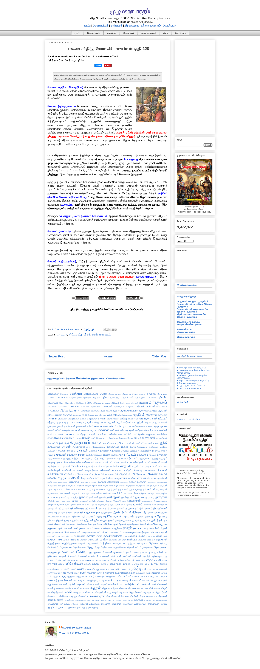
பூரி (166, 552)
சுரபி (100, 485)
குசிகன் (121, 443)
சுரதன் (88, 485)
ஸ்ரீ (61, 604)
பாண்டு (104, 539)
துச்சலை (76, 516)
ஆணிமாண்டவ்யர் (129, 410)
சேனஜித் (85, 493)
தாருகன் (129, 508)
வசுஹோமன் (155, 580)
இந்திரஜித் (112, 414)
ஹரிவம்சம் (116, 25)
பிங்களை (151, 540)
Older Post (159, 356)
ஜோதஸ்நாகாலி (160, 501)
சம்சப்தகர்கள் (83, 462)
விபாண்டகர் (134, 588)
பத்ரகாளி (51, 536)
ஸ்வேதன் (105, 603)
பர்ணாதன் (150, 536)
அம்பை (88, 402)
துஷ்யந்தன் (156, 520)
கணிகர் (135, 426)
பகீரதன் (105, 532)
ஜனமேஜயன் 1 (127, 497)
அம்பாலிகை (70, 403)
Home (108, 356)
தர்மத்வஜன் (64, 508)
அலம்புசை (84, 406)
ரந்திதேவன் (53, 573)
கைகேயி (163, 447)
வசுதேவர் (127, 580)
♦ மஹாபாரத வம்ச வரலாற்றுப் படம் (191, 367)
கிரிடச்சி (137, 438)
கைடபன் (51, 451)
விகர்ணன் (162, 584)
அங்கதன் (126, 394)
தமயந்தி (138, 504)
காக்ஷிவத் (163, 430)
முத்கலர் (126, 563)
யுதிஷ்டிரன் (138, 568)
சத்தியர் (88, 458)
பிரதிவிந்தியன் (69, 543)
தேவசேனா (71, 524)
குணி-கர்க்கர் (141, 443)
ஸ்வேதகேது (94, 604)
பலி (60, 539)
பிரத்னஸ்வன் (92, 543)
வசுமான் (145, 580)
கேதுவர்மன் (142, 447)
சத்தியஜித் (66, 458)
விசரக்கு (51, 588)
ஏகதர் (154, 422)
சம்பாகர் (109, 462)
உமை (103, 422)
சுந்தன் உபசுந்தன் (137, 481)
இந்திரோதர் (151, 414)
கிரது (105, 438)
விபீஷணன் (154, 588)
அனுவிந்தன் (140, 397)
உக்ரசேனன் (92, 419)
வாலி (154, 584)
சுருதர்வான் (140, 485)
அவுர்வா (129, 406)
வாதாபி (104, 584)
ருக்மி (148, 573)
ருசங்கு (164, 573)
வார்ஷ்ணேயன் (132, 584)
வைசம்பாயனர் (55, 599)
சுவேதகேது (90, 489)
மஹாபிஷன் (111, 560)
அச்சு (165, 33)
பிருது (97, 547)
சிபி (133, 474)
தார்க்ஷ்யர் (139, 508)
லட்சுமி (144, 576)
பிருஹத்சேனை (119, 547)
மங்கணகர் (104, 556)
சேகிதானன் (65, 493)
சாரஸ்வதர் (66, 470)
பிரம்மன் (153, 543)
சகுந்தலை (72, 454)
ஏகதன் (148, 422)
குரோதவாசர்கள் (98, 447)
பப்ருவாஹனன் (78, 535)
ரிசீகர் (99, 573)
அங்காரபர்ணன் (138, 394)
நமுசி (60, 528)
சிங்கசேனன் (150, 470)
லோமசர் (68, 580)
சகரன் (50, 455)
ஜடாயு (70, 497)
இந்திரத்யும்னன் (125, 415)
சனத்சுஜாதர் (54, 462)
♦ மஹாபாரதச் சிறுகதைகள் (189, 388)
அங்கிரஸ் (151, 393)
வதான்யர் (63, 584)
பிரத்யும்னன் (106, 543)
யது (60, 569)
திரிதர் (76, 512)
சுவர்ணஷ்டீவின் (70, 489)
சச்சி (120, 454)
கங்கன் (90, 426)
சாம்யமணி (162, 466)
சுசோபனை (151, 478)
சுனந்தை (152, 482)
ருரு (64, 576)
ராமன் (83, 572)
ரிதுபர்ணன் (108, 572)
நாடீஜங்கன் (117, 528)
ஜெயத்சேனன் (119, 501)
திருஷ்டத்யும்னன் (122, 512)
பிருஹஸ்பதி (54, 552)
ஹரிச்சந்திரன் (140, 604)
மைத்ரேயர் (53, 569)
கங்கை (98, 426)
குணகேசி (130, 443)
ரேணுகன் (71, 576)
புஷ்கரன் (143, 552)
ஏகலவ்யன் (162, 422)
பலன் (165, 536)
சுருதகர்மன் (108, 485)
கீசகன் (103, 443)
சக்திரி (89, 455)
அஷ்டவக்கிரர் (153, 406)
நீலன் (66, 532)
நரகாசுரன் (68, 528)
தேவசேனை (82, 524)
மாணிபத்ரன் (140, 560)
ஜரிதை (51, 500)
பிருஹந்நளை (160, 547)
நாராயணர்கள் (153, 528)
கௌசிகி (93, 451)
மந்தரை (70, 560)
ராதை (76, 573)
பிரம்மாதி (163, 543)
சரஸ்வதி (156, 462)
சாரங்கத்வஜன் (54, 470)
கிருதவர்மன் (148, 437)
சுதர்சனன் (74, 481)
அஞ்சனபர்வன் (75, 397)
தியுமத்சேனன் (160, 508)
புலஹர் (128, 552)
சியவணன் (141, 474)
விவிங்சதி (63, 596)
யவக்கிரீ (89, 569)
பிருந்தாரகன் (106, 547)
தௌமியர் (152, 524)
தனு (112, 504)
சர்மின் (164, 462)
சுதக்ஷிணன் (162, 478)
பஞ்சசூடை (145, 532)
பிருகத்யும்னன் (79, 547)
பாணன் (83, 540)
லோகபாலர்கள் (161, 576)
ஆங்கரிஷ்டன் (106, 411)
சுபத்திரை (52, 485)
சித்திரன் (68, 474)
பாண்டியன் (93, 539)
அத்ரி (104, 397)
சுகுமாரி (103, 478)
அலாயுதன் (107, 406)
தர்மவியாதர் (77, 508)
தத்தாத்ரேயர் (103, 504)
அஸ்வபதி (85, 410)
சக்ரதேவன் (97, 455)
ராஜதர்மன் (68, 572)
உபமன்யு (78, 422)
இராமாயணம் (132, 25)
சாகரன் (97, 466)
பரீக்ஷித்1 (141, 536)
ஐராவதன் (52, 426)
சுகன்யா (90, 478)
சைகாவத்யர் (96, 493)
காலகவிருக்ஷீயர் (55, 437)
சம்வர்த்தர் (138, 462)
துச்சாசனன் (88, 516)
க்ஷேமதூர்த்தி (161, 451)
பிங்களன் (142, 540)
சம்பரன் (94, 462)
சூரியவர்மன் (161, 489)
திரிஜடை (69, 512)
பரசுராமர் (90, 535)
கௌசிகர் (82, 450)
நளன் (82, 528)
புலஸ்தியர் (118, 552)
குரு (88, 447)
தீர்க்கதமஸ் (65, 516)
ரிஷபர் (118, 572)
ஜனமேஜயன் (113, 496)
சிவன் (75, 478)
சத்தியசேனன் (54, 458)
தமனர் (129, 504)
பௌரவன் (72, 556)
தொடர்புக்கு (169, 25)
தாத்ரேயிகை (110, 508)
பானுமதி (113, 540)
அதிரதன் (87, 397)
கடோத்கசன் (124, 426)
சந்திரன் (163, 458)
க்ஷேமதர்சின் (147, 450)
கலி (112, 430)
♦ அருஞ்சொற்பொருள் (186, 383)
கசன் (105, 426)
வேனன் (149, 596)
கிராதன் (122, 438)
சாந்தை (145, 466)
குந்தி (163, 443)
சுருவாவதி (52, 489)
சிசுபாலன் (162, 470)
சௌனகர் (53, 497)
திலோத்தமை (160, 512)
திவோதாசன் (53, 516)
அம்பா (61, 403)
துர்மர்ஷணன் (78, 520)
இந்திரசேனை (100, 415)
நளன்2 (90, 528)
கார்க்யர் (128, 434)
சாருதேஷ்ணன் (91, 470)
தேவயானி (102, 524)
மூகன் (147, 564)
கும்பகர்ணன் (78, 446)
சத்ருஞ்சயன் (144, 458)
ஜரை (58, 501)
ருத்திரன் (56, 576)
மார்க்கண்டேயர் (74, 563)
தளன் (101, 508)
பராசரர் (118, 535)
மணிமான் (127, 556)
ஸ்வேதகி (84, 604)
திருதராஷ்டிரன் (90, 512)
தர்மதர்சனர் (162, 504)
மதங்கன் (137, 556)
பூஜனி (150, 552)
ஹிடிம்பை (62, 607)
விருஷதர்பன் (148, 592)
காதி (61, 434)
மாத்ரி (164, 560)
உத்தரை (51, 422)
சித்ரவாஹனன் (107, 474)
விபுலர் (164, 588)
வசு (120, 580)
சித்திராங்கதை (80, 474)
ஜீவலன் (109, 501)
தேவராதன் (113, 524)
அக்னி (103, 393)
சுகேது (110, 478)
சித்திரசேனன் (55, 473)
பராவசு (126, 536)
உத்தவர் (59, 422)
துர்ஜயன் (59, 520)
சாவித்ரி (128, 470)
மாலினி (87, 564)
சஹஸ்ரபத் (88, 466)
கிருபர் (59, 442)
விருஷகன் (123, 592)
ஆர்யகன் (162, 410)
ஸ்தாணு (147, 600)
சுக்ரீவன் (132, 478)
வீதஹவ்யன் (111, 596)
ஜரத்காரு (150, 497)
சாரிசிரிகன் (78, 470)
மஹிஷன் (121, 560)
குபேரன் (66, 446)
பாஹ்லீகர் (132, 539)
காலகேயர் (69, 437)
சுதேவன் (102, 481)
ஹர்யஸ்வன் (153, 603)
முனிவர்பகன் (137, 564)
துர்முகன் (88, 520)
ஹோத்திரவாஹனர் (90, 607)
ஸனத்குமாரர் (106, 600)
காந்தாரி (69, 434)
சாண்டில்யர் (115, 466)
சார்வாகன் (105, 470)
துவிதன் (135, 520)
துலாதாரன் (108, 520)
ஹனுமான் (116, 603)
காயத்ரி (92, 434)
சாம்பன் (153, 466)
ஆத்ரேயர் (153, 411)
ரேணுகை (80, 576)
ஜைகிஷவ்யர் (147, 501)
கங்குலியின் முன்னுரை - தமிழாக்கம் (192, 301)
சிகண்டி (138, 470)
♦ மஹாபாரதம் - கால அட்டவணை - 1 (193, 385)
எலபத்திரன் (138, 422)
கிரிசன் (130, 438)
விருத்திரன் (101, 592)
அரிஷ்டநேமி (116, 403)
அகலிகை (64, 394)
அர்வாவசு (52, 406)
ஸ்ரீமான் (74, 604)
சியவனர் (153, 473)
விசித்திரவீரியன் (72, 588)
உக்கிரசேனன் (73, 419)
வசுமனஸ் (136, 580)
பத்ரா (68, 536)
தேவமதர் (92, 524)
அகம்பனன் (53, 393)
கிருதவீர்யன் (161, 438)
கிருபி (66, 443)
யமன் (95, 334)
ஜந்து (75, 497)
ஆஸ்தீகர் (67, 414)
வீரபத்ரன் (134, 596)
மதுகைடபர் (52, 560)
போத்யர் (62, 556)
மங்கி (113, 556)
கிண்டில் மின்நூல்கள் (186, 337)
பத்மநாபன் (156, 532)
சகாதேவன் (60, 454)
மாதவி (157, 560)
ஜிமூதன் (100, 501)
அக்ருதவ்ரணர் (114, 394)
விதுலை (106, 588)
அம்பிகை (80, 403)
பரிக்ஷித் (133, 535)
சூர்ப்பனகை (53, 493)
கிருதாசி (51, 443)
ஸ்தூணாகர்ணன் (160, 600)
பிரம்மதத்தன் (129, 543)
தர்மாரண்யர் (91, 508)
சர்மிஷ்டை (53, 466)
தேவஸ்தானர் (133, 524)
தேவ (165, 520)
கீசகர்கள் (111, 443)
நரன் (76, 528)
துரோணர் (160, 516)
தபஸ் (123, 504)
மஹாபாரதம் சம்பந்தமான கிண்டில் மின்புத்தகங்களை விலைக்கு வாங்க (86, 378)
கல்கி (117, 430)
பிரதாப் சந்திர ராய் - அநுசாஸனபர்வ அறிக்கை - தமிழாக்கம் (192, 310)
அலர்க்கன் (95, 406)
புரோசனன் (107, 552)
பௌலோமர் (93, 556)
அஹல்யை (95, 411)
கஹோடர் (147, 430)
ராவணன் (91, 572)
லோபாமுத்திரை (55, 580)
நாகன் (97, 528)
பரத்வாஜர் (108, 535)
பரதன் (99, 535)
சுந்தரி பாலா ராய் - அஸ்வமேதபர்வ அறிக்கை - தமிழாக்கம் (191, 315)
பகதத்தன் (86, 532)
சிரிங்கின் (52, 478)
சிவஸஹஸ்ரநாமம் (184, 329)
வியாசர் (67, 592)
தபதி (117, 504)
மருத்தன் (89, 560)
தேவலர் (123, 524)
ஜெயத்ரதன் (134, 500)
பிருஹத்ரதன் (146, 547)
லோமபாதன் (79, 580)
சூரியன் (151, 489)
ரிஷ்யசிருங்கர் (128, 572)
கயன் (77, 430)
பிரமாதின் (117, 543)
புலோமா (135, 552)
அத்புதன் (96, 397)
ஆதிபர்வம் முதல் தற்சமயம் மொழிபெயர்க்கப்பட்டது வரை (189, 323)
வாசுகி (96, 584)
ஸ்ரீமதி (67, 604)
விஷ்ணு (73, 596)
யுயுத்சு (152, 569)
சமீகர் (72, 462)
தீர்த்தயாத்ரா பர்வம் (79, 334)
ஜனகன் (83, 496)
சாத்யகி (125, 466)
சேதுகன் (76, 493)
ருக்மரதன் (140, 573)
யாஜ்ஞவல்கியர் (101, 569)
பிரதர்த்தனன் (54, 543)
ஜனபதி (102, 497)
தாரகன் (120, 508)
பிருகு (90, 547)
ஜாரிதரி (92, 501)
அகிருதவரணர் (91, 393)
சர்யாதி (61, 466)
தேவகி (51, 524)
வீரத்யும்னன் (123, 596)
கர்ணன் (104, 430)
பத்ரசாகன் (60, 536)
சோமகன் (62, 334)
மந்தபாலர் (62, 560)
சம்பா (101, 462)
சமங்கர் (64, 462)
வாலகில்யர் (145, 584)
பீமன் (65, 552)
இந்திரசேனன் (88, 415)
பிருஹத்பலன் (133, 547)
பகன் (93, 532)
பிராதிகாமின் (53, 547)
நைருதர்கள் (75, 532)
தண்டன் (80, 504)
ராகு (60, 573)
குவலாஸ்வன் (113, 446)
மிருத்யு (95, 563)
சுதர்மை (84, 482)
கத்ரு (156, 426)
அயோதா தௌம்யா (102, 403)
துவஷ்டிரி (119, 520)
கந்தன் (163, 426)
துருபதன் (129, 516)
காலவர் (86, 437)
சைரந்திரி (117, 493)
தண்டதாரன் (70, 504)
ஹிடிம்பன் (52, 607)
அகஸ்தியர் (76, 393)
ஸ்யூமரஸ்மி (53, 603)
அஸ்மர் (164, 406)
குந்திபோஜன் (54, 446)
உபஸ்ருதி (96, 422)
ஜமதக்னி (139, 497)
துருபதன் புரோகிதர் (144, 516)
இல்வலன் (63, 419)
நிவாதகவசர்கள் (55, 532)
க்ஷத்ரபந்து (134, 451)
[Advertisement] (194, 86)
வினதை (123, 588)
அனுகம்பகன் (126, 397)
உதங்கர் (123, 418)
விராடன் (89, 592)
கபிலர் (58, 430)
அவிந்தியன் (119, 406)
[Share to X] (109, 329)
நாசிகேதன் (106, 528)
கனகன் (51, 430)
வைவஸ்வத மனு (83, 600)
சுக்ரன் (123, 478)
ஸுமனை (117, 600)
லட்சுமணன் (134, 576)
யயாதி (80, 568)
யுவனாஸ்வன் (161, 569)
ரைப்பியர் (89, 576)
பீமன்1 (72, 552)
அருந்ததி (143, 402)
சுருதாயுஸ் (162, 485)
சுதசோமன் (52, 482)
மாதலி (149, 559)
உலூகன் (112, 422)
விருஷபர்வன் (161, 592)
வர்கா (89, 584)
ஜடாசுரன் (63, 497)
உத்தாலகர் (68, 422)
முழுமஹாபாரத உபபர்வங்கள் (189, 419)
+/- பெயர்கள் (182, 402)
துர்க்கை (51, 520)
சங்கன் (106, 454)
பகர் (98, 532)
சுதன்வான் (63, 482)
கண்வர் (143, 426)
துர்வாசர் (98, 520)
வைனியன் (69, 600)
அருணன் (126, 403)
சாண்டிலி (105, 466)
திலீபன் (150, 512)
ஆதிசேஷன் (143, 411)
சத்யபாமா (121, 458)
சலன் (68, 466)
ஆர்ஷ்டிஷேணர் (55, 414)
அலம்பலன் (62, 406)
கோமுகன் (71, 451)
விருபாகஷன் (112, 592)
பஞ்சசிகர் (135, 532)
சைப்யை (107, 493)
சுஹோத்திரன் (111, 489)
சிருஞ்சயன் (64, 478)
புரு (90, 552)
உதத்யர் (139, 418)
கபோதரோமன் (68, 430)
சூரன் (131, 489)
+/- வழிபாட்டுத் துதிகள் (187, 285)
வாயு (122, 584)
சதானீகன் (162, 454)
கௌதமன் (103, 450)
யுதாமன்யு (124, 569)
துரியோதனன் (112, 516)
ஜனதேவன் (93, 497)
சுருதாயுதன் (151, 485)
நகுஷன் (52, 528)
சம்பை (116, 462)
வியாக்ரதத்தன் (54, 592)
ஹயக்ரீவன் (128, 604)
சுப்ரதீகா (61, 485)
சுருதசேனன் (119, 485)
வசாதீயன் (103, 580)
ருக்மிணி (155, 572)
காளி (93, 438)
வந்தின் (72, 584)
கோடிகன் (61, 450)
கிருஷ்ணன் (80, 442)
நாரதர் (127, 528)
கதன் (150, 426)
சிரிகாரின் (163, 474)
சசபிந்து (114, 455)
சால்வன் (117, 470)
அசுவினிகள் (61, 397)
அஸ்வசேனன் (53, 411)
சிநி (116, 474)
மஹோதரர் (129, 560)
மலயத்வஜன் (100, 560)
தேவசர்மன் (59, 524)
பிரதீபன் (82, 543)
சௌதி (151, 493)
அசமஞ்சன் (162, 394)
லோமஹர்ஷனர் (92, 580)
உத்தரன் (162, 418)
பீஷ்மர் (81, 551)
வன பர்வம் (105, 334)
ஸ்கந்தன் (138, 599)
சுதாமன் (92, 482)
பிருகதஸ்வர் (66, 547)
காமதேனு (81, 434)
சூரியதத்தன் (140, 489)
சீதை (83, 478)
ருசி (49, 576)
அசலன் (51, 397)
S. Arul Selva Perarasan (77, 627)
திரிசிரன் (61, 512)
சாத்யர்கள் (137, 466)
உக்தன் (83, 419)
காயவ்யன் (102, 434)
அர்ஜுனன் (158, 402)
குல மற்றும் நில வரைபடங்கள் (189, 356)
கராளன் (85, 430)
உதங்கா (131, 419)
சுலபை (60, 489)
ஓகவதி (60, 426)
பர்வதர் (159, 535)
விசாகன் (60, 588)
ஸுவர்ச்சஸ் (128, 600)
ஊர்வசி (127, 422)
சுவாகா (81, 489)
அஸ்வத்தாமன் (70, 410)
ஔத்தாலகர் (69, 426)
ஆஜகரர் (115, 411)
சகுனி (81, 454)
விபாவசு (144, 588)
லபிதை (151, 576)
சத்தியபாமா (78, 458)
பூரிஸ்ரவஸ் (53, 556)
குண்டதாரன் (153, 443)
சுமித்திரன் (70, 485)
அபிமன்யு (162, 397)
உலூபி (119, 422)
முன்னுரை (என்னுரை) (186, 296)
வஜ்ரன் (164, 580)
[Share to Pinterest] (115, 329)
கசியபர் (112, 426)
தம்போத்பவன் (150, 504)
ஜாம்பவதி (84, 501)
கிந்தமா (99, 438)
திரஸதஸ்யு (52, 512)
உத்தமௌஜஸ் (150, 418)
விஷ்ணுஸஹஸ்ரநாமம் (186, 332)
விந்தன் (114, 588)
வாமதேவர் (113, 584)
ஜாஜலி (75, 500)
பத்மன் (164, 532)
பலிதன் (66, 540)
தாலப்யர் (148, 508)
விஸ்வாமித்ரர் (97, 596)
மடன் (119, 556)
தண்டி (87, 504)
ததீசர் (94, 504)
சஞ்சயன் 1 (142, 454)
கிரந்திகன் (113, 438)
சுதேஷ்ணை (113, 481)
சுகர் (97, 478)
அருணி (134, 403)
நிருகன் (164, 528)
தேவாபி (143, 524)
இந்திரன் (139, 414)
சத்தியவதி (98, 458)
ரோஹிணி (110, 576)
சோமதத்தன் (140, 493)
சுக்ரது (117, 478)
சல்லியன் (77, 466)
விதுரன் (95, 588)
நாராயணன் (139, 528)
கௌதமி (125, 451)
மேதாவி (154, 563)
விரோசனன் (53, 596)
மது (165, 556)
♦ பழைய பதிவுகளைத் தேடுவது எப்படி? (194, 380)
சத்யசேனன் (110, 458)
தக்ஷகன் (52, 504)
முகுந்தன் (104, 564)
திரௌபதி (139, 512)
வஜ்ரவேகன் (53, 584)
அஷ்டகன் (140, 406)
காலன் (78, 438)
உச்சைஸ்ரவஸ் (113, 419)
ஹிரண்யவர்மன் (74, 607)
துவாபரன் (127, 520)
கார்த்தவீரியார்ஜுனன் (144, 434)
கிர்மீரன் (95, 443)
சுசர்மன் (141, 478)
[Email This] (104, 329)
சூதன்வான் (123, 489)
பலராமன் (52, 539)
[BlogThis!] (106, 329)
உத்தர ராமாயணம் (151, 25)
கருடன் (94, 430)
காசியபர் (52, 434)
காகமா (155, 430)
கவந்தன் (139, 430)
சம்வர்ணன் (126, 462)
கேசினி (124, 446)
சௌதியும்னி (161, 493)
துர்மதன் (68, 520)
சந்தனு (154, 458)
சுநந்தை (124, 482)
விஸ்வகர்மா (83, 596)
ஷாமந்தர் (96, 600)
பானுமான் (122, 540)
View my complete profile (74, 632)
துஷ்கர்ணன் (145, 520)
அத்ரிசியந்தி (113, 397)
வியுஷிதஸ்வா (78, 592)
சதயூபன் (152, 455)
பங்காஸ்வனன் (115, 532)
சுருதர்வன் (130, 485)
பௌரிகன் (82, 556)
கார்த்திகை (162, 434)
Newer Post (56, 356)
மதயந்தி (146, 556)
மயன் (82, 560)
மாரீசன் (61, 564)
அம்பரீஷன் (53, 402)
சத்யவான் (132, 458)
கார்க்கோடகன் (115, 434)
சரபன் (147, 462)
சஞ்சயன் (130, 454)
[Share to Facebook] (112, 329)
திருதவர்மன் (106, 512)
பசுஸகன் (126, 532)
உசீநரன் (102, 418)
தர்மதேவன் (52, 508)
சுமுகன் (80, 485)
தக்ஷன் (60, 504)
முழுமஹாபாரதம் (130, 11)
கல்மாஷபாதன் (127, 430)
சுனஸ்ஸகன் (162, 482)
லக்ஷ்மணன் (121, 576)
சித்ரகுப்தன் (95, 474)
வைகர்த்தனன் (161, 596)
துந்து (99, 516)
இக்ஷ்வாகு (77, 415)
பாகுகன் (75, 539)
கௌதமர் (115, 450)
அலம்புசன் (73, 406)
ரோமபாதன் (100, 576)
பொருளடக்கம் (100, 25)
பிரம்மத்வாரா (142, 543)
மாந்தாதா (52, 563)
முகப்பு (87, 25)
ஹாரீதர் (164, 604)
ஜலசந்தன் (66, 501)
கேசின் (133, 447)
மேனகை (163, 564)
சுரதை (94, 485)
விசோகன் (84, 588)
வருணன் (81, 584)
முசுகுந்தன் (115, 563)
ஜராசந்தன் (161, 496)
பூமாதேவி (159, 552)
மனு (76, 560)
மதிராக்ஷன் (157, 556)
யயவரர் (73, 569)
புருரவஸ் (97, 552)
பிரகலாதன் (161, 539)
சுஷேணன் (100, 489)
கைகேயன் (153, 447)
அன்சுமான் (151, 397)
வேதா (142, 596)
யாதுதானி (114, 569)
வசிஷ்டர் (113, 580)
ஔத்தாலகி (81, 426)
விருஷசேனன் (135, 592)
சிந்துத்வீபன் (124, 474)
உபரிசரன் (87, 422)
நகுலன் (163, 524)
